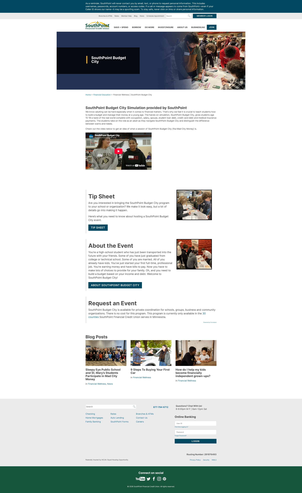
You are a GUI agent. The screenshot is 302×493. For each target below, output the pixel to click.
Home (88, 95)
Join (211, 27)
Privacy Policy (195, 460)
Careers (140, 421)
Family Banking (93, 421)
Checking (90, 414)
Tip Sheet (98, 227)
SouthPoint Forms (119, 421)
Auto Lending (117, 418)
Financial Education (102, 95)
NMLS (214, 460)
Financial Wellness (97, 384)
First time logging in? (181, 427)
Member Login (205, 16)
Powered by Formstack (209, 322)
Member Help (126, 16)
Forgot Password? (181, 435)
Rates (117, 16)
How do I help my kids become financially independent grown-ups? (193, 373)
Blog (135, 16)
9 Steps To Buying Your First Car (150, 371)
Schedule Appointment (155, 16)
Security (206, 460)
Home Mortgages (94, 418)
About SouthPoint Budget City (115, 285)
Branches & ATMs (105, 16)
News (142, 16)
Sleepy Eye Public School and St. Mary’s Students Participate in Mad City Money (103, 374)
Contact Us (141, 418)
